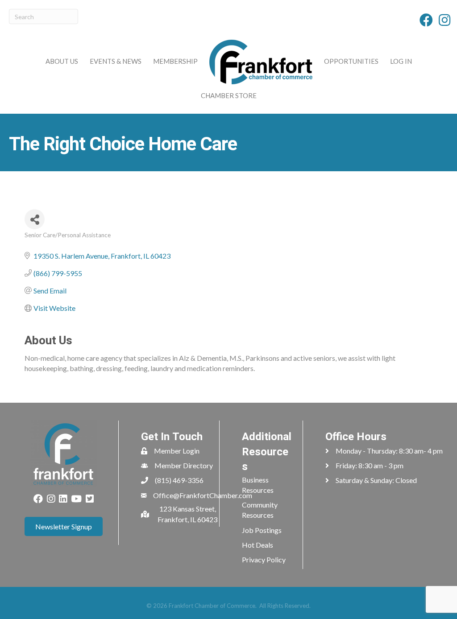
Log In (401, 61)
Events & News (115, 61)
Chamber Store (229, 95)
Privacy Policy (264, 559)
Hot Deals (257, 545)
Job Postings (262, 530)
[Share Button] (35, 219)
